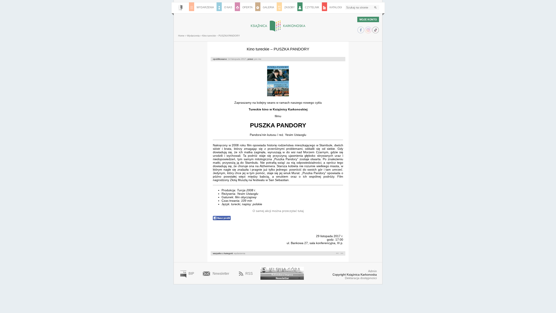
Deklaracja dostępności (361, 278)
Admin (372, 271)
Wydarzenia (193, 35)
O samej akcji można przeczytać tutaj (278, 211)
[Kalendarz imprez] (282, 271)
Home (181, 35)
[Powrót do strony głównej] (278, 26)
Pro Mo (257, 59)
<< (337, 253)
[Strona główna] (180, 7)
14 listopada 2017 (237, 59)
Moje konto (368, 19)
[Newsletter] (282, 278)
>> (342, 253)
